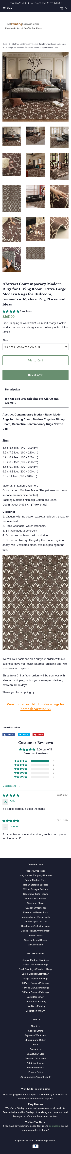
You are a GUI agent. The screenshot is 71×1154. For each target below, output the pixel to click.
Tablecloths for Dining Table (35, 917)
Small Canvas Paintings (35, 964)
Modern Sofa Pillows (35, 898)
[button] (11, 311)
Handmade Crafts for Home (35, 926)
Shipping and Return (35, 1040)
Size (5, 340)
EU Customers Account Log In (35, 1077)
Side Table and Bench (35, 940)
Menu (9, 8)
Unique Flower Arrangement (35, 930)
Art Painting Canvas (45, 1140)
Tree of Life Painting (35, 1001)
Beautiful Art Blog (35, 1053)
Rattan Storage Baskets (35, 884)
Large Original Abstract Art (35, 973)
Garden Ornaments (35, 907)
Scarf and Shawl (35, 903)
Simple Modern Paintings (35, 960)
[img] (10, 795)
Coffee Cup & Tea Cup (35, 921)
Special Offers (35, 1030)
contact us (54, 1126)
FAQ (35, 1044)
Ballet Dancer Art (35, 997)
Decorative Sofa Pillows (35, 894)
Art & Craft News (35, 1063)
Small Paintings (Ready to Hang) (35, 969)
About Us (35, 1026)
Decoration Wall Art (35, 1010)
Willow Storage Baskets (35, 889)
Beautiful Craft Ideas (35, 1058)
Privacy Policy (35, 1072)
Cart (66, 8)
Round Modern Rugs (35, 880)
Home (4, 44)
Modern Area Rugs (35, 870)
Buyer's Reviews (35, 1067)
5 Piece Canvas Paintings (35, 992)
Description (12, 389)
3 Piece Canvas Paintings (35, 983)
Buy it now (35, 375)
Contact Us (35, 1049)
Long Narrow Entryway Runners (35, 875)
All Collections (35, 944)
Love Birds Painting (35, 1006)
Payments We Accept (35, 1035)
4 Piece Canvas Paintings (35, 987)
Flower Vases (36, 935)
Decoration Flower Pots (35, 912)
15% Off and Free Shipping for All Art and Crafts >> (32, 401)
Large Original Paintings (35, 978)
